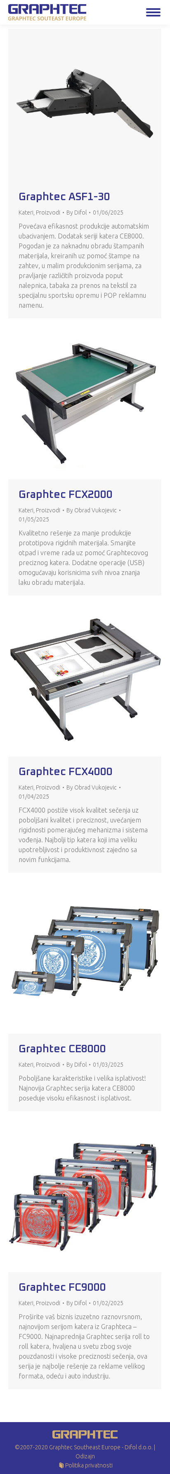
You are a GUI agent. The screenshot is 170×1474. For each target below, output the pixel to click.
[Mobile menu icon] (153, 12)
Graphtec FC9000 (62, 1287)
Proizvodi (48, 212)
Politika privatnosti (89, 1465)
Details (96, 105)
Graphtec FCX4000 (66, 771)
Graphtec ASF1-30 (64, 197)
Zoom (74, 105)
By (76, 212)
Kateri (26, 212)
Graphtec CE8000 (62, 1049)
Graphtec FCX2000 (66, 494)
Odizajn (85, 1456)
